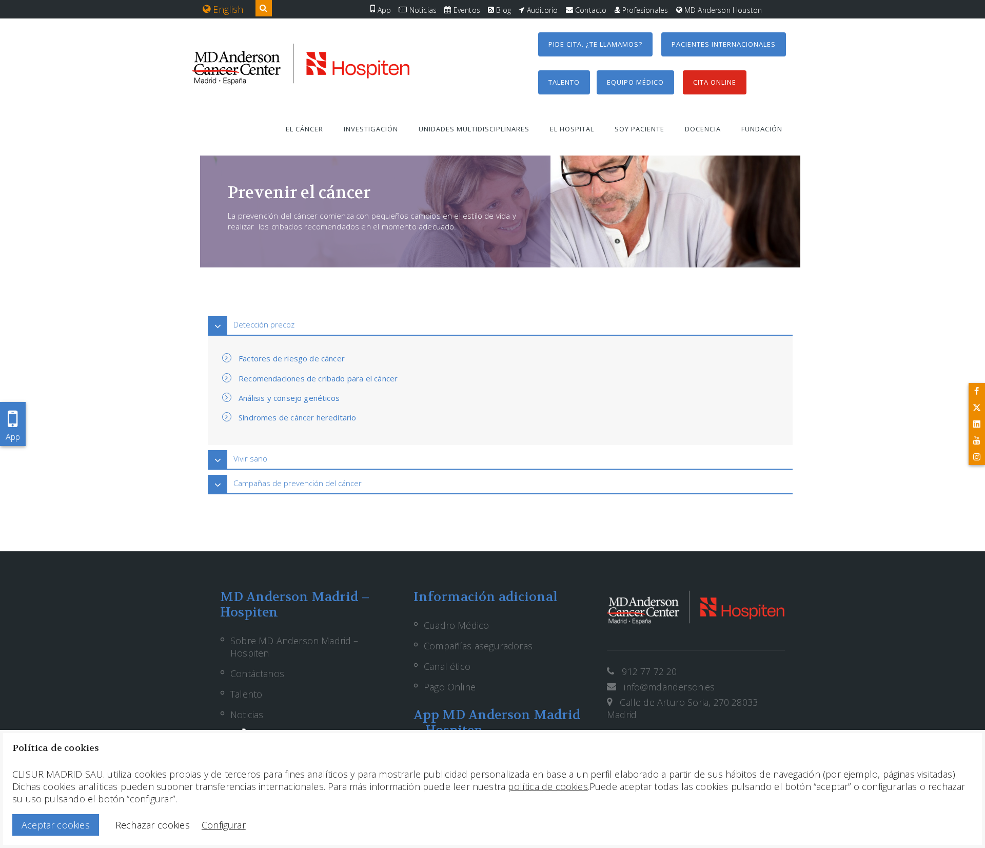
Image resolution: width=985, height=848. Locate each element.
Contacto (590, 10)
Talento (564, 82)
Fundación (761, 128)
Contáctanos (257, 673)
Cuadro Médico (456, 625)
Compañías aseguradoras (478, 646)
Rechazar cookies (152, 825)
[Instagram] (977, 457)
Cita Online (714, 82)
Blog (502, 10)
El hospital (572, 128)
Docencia (703, 128)
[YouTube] (977, 440)
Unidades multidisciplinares (474, 128)
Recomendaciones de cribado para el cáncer (318, 378)
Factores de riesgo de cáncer (292, 358)
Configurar (224, 825)
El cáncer (304, 128)
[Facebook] (977, 391)
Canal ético (447, 666)
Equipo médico (635, 82)
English (226, 9)
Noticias (422, 10)
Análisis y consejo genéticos (289, 398)
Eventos (465, 10)
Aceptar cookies (56, 825)
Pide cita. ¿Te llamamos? (595, 44)
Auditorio (541, 10)
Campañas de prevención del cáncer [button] (297, 483)
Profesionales (644, 10)
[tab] (500, 325)
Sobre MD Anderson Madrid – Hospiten (294, 646)
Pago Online (450, 687)
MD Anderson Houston (722, 10)
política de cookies (547, 786)
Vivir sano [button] (250, 458)
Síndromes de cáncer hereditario (298, 417)
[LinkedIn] (977, 424)
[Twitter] (977, 407)
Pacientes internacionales (724, 44)
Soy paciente (639, 128)
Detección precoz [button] (263, 324)
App (383, 10)
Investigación (371, 128)
